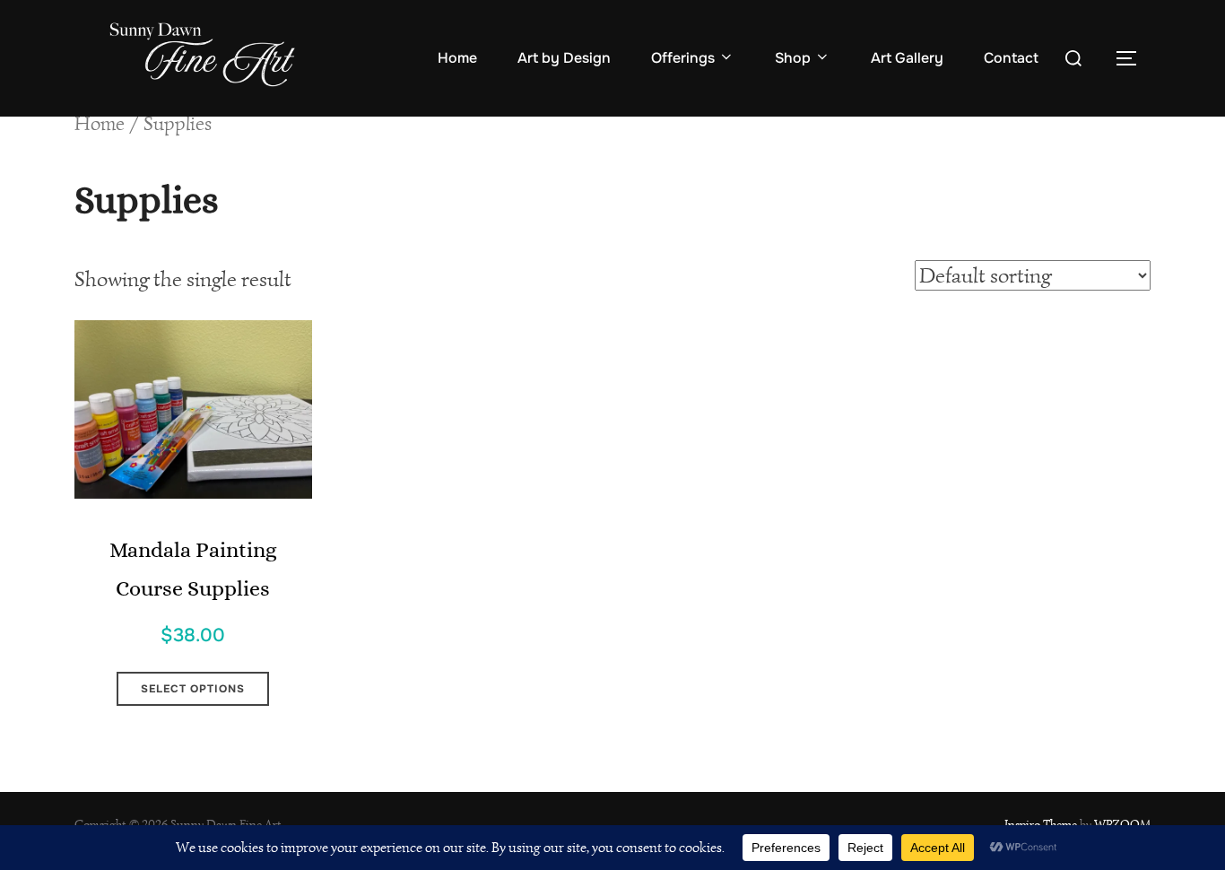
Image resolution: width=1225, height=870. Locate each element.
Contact (1011, 57)
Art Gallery (907, 57)
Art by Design (564, 57)
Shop (793, 57)
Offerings (683, 57)
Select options (193, 689)
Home (457, 57)
